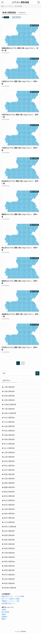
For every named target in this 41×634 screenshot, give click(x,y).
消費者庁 (5, 617)
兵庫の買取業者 (9, 400)
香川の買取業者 (9, 574)
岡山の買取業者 (9, 465)
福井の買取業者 (9, 531)
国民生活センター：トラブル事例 (13, 596)
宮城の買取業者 (9, 435)
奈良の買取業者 (9, 430)
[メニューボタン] (2, 2)
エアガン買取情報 (20, 2)
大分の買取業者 (9, 422)
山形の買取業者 (9, 452)
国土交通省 (5, 612)
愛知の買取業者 (9, 492)
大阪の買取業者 (9, 426)
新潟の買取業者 (9, 496)
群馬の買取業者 (9, 548)
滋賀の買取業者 (9, 513)
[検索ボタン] (38, 2)
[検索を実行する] (37, 373)
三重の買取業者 (9, 387)
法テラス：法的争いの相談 (11, 599)
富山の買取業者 (9, 444)
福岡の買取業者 (9, 535)
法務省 (4, 609)
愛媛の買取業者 (9, 487)
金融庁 (4, 614)
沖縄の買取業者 (9, 509)
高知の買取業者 (9, 579)
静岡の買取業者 (9, 570)
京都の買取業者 (9, 391)
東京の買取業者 (9, 500)
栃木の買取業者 (9, 505)
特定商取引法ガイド (8, 603)
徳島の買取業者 (9, 483)
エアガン (6, 17)
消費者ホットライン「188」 (11, 601)
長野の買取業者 (9, 561)
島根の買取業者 (9, 474)
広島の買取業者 (9, 478)
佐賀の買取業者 (9, 396)
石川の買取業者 (9, 522)
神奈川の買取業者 (10, 526)
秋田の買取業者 (9, 544)
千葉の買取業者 (9, 409)
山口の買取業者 (9, 448)
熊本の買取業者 (9, 518)
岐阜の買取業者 (9, 461)
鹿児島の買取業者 (10, 588)
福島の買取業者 (9, 540)
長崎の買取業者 (9, 557)
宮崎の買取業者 (9, 439)
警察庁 (4, 619)
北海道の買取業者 (10, 404)
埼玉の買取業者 (9, 417)
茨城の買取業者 (9, 553)
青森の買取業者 (9, 566)
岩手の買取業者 (9, 470)
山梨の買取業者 (9, 457)
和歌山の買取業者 (10, 413)
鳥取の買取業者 (9, 583)
